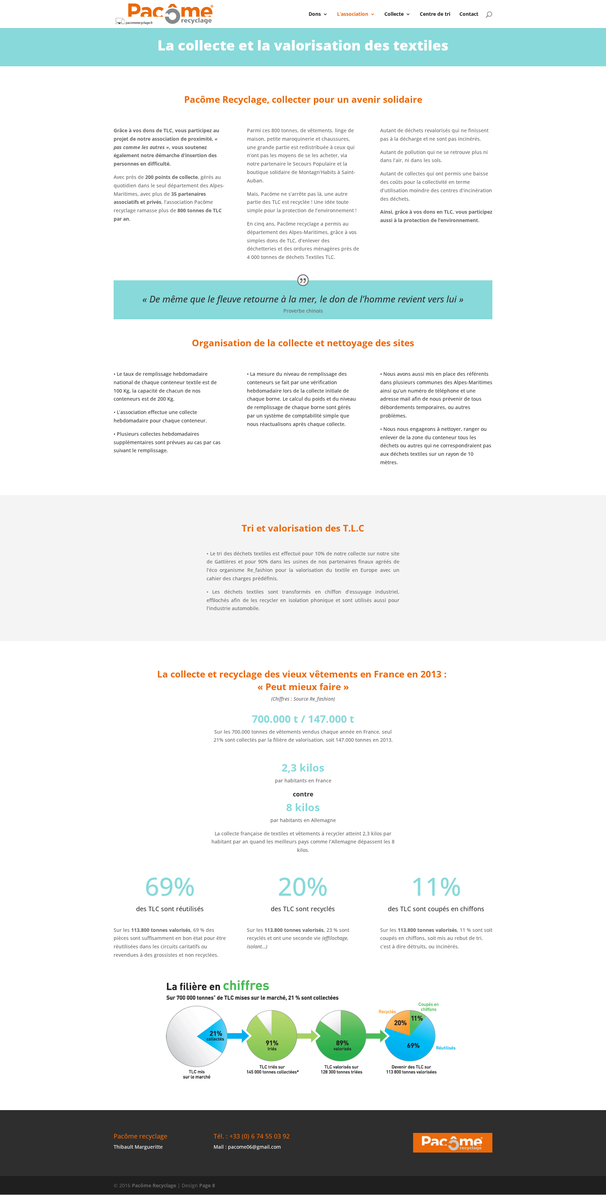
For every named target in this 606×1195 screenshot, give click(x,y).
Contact (468, 14)
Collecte (394, 14)
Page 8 (207, 1185)
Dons (315, 14)
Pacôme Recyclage (154, 1185)
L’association (352, 14)
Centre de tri (435, 14)
